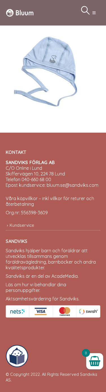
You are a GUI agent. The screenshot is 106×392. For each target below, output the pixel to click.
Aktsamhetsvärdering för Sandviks (42, 299)
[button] (94, 13)
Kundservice (22, 225)
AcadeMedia (64, 276)
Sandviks (15, 250)
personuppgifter (22, 290)
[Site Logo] (20, 12)
